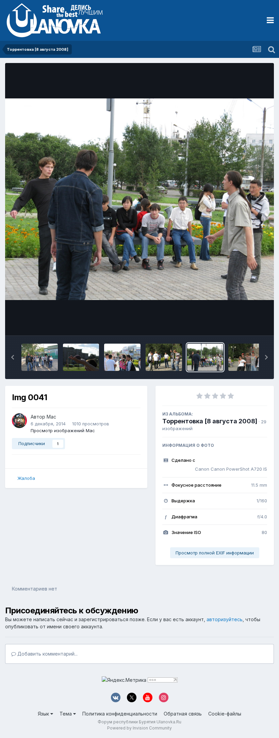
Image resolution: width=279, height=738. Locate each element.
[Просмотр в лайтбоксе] (139, 199)
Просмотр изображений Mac (63, 430)
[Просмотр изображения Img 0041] (205, 357)
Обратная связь (183, 714)
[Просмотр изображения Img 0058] (39, 357)
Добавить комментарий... (47, 654)
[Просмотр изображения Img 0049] (122, 357)
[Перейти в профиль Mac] (19, 420)
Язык (44, 714)
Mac (51, 417)
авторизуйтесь (225, 619)
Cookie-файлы (224, 714)
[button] (12, 357)
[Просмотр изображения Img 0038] (246, 357)
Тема (66, 714)
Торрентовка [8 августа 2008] (209, 421)
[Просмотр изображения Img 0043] (164, 357)
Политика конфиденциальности (119, 714)
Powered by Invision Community (139, 728)
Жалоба (26, 478)
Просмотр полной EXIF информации (215, 552)
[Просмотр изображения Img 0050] (81, 357)
